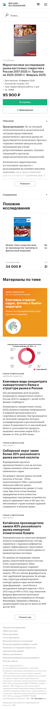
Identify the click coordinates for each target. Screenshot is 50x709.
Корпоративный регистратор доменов (21, 658)
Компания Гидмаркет (12, 376)
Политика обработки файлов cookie (20, 644)
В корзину (25, 102)
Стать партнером (11, 638)
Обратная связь (10, 631)
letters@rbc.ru (40, 698)
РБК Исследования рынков (18, 294)
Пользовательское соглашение (18, 641)
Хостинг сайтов (10, 661)
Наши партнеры (10, 634)
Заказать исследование (14, 628)
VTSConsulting (12, 262)
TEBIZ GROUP (8, 445)
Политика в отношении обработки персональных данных (19, 649)
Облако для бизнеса (12, 654)
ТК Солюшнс (9, 60)
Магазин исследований (16, 5)
